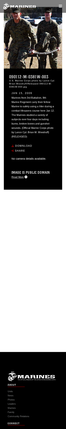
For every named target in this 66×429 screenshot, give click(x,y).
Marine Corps (33, 376)
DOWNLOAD (23, 146)
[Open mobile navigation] (60, 6)
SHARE (19, 150)
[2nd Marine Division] (19, 6)
